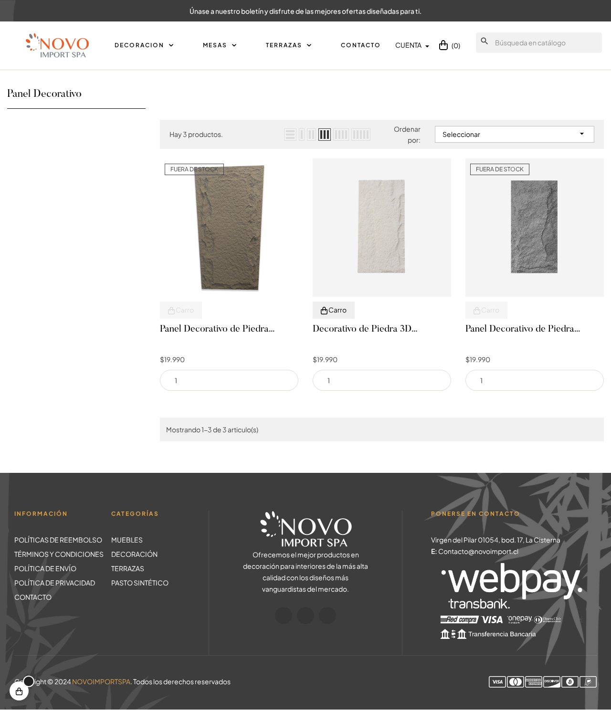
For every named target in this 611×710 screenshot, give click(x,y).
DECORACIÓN (134, 554)
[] (19, 690)
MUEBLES (127, 539)
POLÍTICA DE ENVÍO (45, 568)
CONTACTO (33, 597)
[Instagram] (305, 615)
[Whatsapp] (327, 615)
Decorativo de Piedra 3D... (365, 329)
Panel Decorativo (44, 94)
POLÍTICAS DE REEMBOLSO (58, 539)
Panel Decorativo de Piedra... (217, 329)
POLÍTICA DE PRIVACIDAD (54, 582)
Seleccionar (514, 133)
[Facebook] (283, 615)
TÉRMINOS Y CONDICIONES (59, 554)
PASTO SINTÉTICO (140, 582)
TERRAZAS (127, 568)
